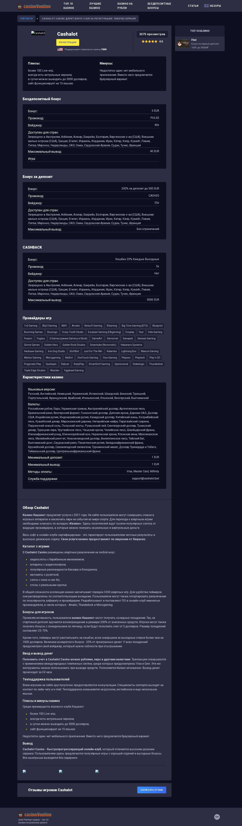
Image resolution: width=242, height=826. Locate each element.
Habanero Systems (131, 344)
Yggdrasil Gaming (74, 370)
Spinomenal (121, 364)
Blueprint (158, 325)
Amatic (76, 325)
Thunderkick (156, 364)
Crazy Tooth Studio (72, 332)
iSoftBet (74, 351)
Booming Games (33, 332)
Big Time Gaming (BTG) (135, 325)
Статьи (193, 5)
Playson (126, 357)
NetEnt (69, 357)
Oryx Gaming (110, 357)
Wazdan (54, 370)
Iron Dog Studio (56, 351)
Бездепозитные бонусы (159, 5)
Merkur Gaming (32, 357)
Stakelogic (138, 364)
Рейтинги (26, 18)
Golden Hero (51, 344)
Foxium (28, 338)
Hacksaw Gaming (33, 351)
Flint (200, 43)
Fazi (141, 332)
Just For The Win (93, 351)
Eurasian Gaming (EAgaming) (104, 332)
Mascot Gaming (150, 351)
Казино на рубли (125, 5)
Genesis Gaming (146, 338)
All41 (64, 325)
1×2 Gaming (30, 325)
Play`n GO (155, 357)
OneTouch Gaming (87, 357)
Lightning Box (128, 351)
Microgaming (53, 357)
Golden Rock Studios (74, 344)
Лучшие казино (95, 5)
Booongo (52, 332)
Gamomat (112, 338)
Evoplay (130, 332)
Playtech (140, 357)
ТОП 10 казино (68, 5)
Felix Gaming (155, 332)
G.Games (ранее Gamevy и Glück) (68, 338)
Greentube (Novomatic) (103, 344)
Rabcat (65, 364)
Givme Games (32, 344)
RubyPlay (79, 364)
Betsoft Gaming (93, 325)
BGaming (112, 325)
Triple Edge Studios (35, 370)
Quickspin (51, 364)
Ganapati (128, 338)
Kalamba (112, 351)
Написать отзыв (152, 790)
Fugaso (41, 338)
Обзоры (215, 5)
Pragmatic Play (32, 364)
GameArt (97, 338)
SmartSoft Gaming (99, 364)
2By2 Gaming (49, 325)
